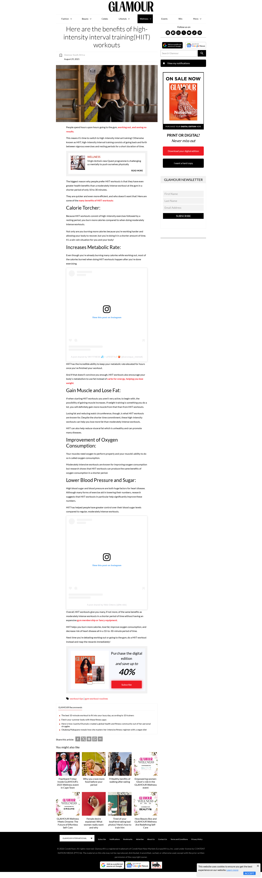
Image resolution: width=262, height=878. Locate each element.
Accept (249, 873)
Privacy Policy (196, 839)
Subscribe (126, 684)
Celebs (105, 18)
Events (164, 18)
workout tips (76, 698)
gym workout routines (96, 698)
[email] (100, 739)
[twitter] (83, 740)
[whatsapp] (94, 739)
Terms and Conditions (179, 839)
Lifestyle (123, 18)
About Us (151, 839)
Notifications (114, 839)
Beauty (85, 18)
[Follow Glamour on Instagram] (178, 32)
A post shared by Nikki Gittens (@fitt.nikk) (107, 605)
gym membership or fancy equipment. (97, 620)
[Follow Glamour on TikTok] (194, 32)
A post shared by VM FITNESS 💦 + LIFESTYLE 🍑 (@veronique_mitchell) (107, 357)
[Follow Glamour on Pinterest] (199, 32)
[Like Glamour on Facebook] (173, 32)
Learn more (232, 869)
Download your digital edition (183, 151)
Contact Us (162, 839)
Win (180, 18)
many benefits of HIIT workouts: (96, 200)
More (195, 18)
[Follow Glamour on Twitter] (183, 32)
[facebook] (77, 739)
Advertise (140, 839)
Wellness (144, 18)
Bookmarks (127, 839)
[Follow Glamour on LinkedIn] (168, 32)
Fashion (65, 18)
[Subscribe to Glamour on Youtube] (189, 32)
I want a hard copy (183, 163)
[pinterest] (89, 739)
